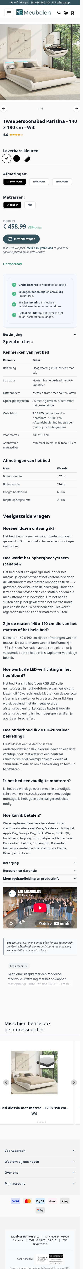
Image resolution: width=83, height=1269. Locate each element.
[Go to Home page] (34, 12)
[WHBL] (26, 158)
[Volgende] (76, 108)
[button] (40, 1150)
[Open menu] (9, 12)
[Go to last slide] (6, 1082)
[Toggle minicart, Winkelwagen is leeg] (72, 13)
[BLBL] (16, 158)
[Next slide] (74, 1082)
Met (30, 204)
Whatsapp (63, 2)
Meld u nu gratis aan (40, 248)
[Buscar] (59, 13)
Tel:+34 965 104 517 (43, 2)
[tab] (35, 1122)
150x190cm (39, 181)
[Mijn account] (66, 13)
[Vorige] (3, 108)
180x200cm (62, 181)
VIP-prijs (35, 227)
